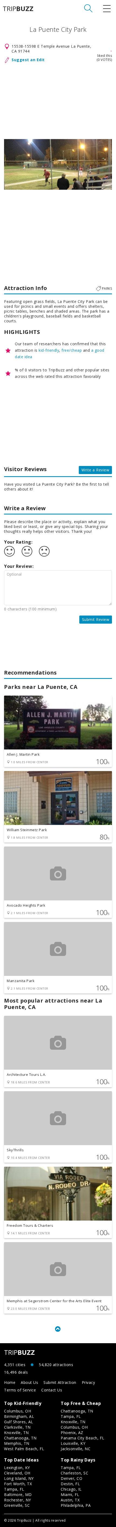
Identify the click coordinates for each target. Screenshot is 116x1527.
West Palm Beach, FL (24, 1448)
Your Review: (18, 566)
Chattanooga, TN (20, 1437)
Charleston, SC (74, 1473)
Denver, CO (71, 1478)
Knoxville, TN (16, 1432)
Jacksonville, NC (75, 1448)
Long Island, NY (19, 1478)
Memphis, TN (16, 1443)
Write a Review (95, 469)
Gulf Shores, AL (18, 1421)
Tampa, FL (71, 1416)
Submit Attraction (59, 1382)
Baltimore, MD (18, 1494)
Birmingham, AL (19, 1416)
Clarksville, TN (17, 1427)
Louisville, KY (73, 1443)
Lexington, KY (17, 1467)
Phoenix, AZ (72, 1432)
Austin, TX (70, 1499)
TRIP (18, 8)
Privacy (88, 1382)
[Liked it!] (9, 551)
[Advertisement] (58, 100)
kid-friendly (49, 350)
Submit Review (96, 619)
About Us (29, 1382)
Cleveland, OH (17, 1473)
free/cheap (72, 350)
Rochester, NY (17, 1499)
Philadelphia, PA (76, 1505)
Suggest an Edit (28, 59)
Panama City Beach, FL (82, 1437)
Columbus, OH (17, 1411)
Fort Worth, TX (18, 1483)
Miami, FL (70, 1494)
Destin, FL (70, 1483)
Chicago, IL (71, 1489)
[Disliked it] (44, 551)
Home (9, 1382)
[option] (58, 164)
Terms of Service (20, 1390)
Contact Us (51, 1390)
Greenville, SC (17, 1505)
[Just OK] (27, 551)
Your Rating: (18, 542)
